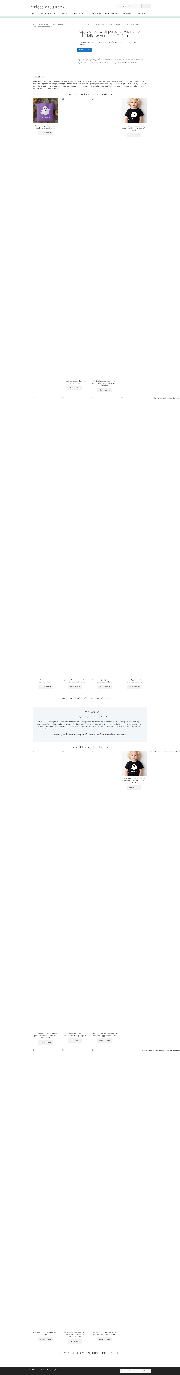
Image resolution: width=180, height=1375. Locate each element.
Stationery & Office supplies (70, 14)
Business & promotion (46, 14)
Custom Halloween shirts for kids (92, 63)
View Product (84, 50)
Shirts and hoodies (100, 61)
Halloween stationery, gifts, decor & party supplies (76, 24)
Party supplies (126, 14)
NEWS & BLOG (141, 14)
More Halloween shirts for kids (90, 747)
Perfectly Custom (46, 7)
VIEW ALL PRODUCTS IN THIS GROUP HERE (90, 698)
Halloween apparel (103, 24)
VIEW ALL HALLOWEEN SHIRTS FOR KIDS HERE (90, 1353)
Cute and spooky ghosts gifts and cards (90, 94)
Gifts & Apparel (111, 14)
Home (32, 14)
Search (146, 6)
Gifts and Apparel (91, 59)
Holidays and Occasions (47, 24)
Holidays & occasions (93, 14)
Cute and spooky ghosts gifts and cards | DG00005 (120, 63)
